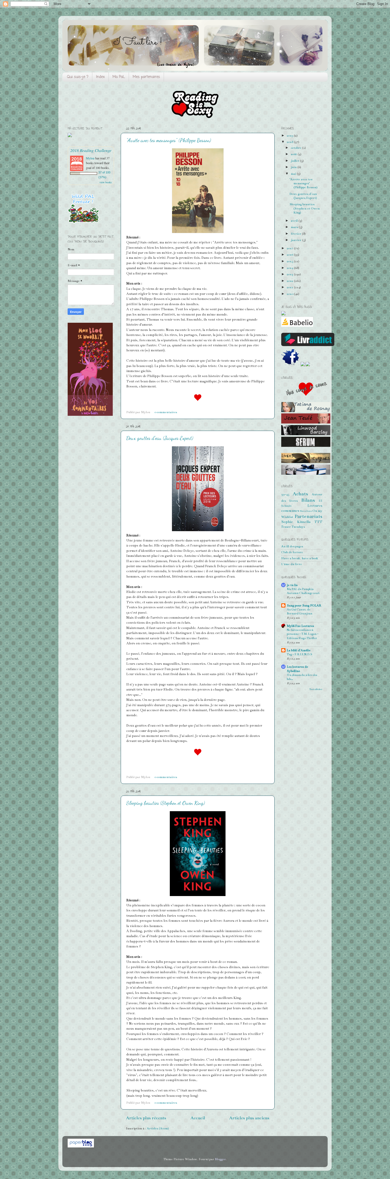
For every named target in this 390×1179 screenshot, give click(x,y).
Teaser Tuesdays (293, 527)
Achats (300, 494)
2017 (290, 248)
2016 (290, 254)
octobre (296, 148)
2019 (290, 135)
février (296, 233)
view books (105, 182)
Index (100, 77)
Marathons (306, 511)
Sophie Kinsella (295, 521)
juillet (295, 161)
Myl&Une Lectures (300, 626)
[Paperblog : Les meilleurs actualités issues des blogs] (81, 1146)
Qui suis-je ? (77, 77)
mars (295, 227)
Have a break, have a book (299, 558)
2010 (290, 294)
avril (294, 220)
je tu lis (292, 585)
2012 (290, 281)
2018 (290, 142)
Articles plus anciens (249, 1117)
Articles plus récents (146, 1117)
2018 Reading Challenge (90, 150)
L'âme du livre (291, 564)
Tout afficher (315, 689)
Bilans (308, 500)
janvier (296, 240)
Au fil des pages (292, 546)
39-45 (285, 494)
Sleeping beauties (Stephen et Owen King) (165, 803)
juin (294, 167)
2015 (290, 261)
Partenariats (308, 516)
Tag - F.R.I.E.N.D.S (299, 654)
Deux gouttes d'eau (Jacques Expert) (159, 438)
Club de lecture (292, 552)
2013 (290, 274)
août (294, 154)
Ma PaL (118, 77)
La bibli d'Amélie (298, 650)
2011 (290, 287)
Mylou (90, 158)
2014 (290, 268)
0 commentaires (165, 412)
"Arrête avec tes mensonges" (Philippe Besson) (168, 140)
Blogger (220, 1159)
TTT (318, 521)
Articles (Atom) (158, 1128)
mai (294, 174)
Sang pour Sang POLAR (304, 605)
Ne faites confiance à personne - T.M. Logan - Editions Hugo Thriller (303, 634)
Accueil (197, 1117)
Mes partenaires (146, 77)
